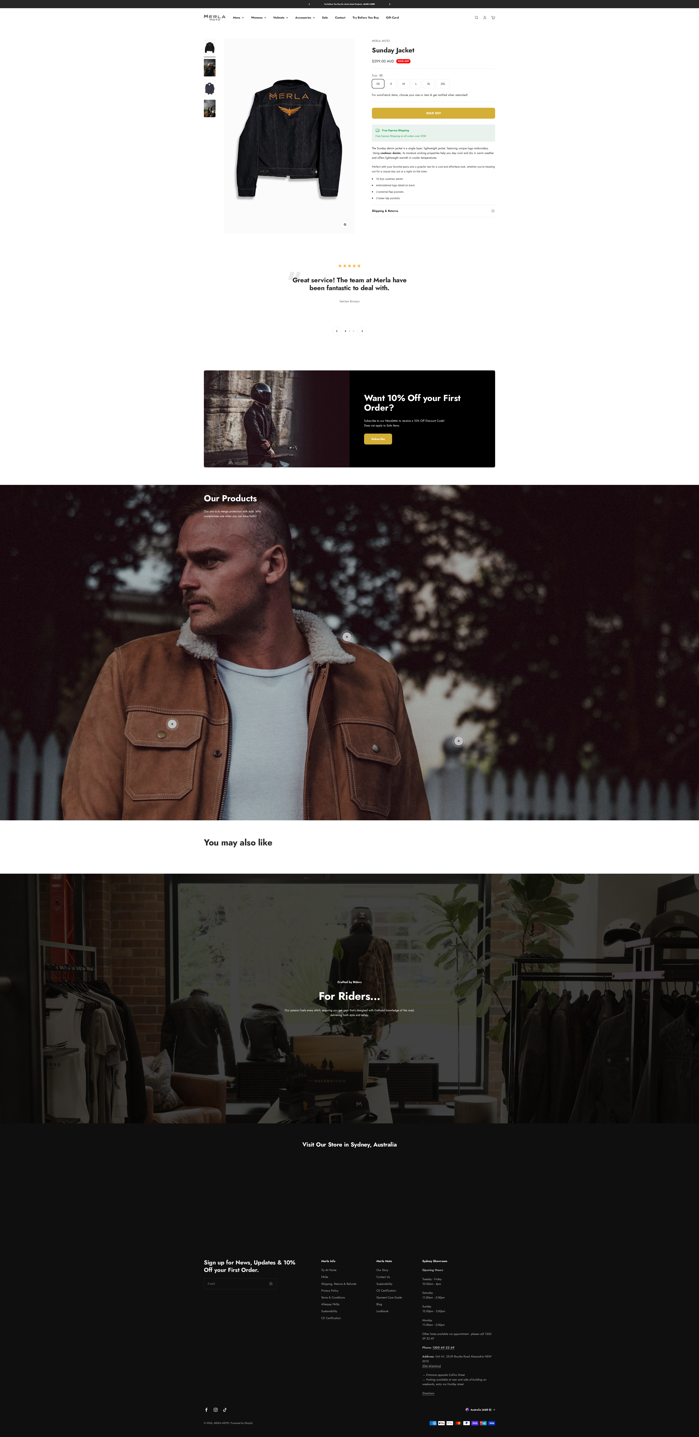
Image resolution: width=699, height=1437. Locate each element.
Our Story (382, 1270)
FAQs (324, 1277)
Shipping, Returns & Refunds (338, 1284)
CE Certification (331, 1318)
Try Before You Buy (366, 17)
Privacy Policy (329, 1290)
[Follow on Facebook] (206, 1409)
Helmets (278, 17)
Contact (340, 17)
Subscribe (378, 439)
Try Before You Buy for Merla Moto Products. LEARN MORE (349, 4)
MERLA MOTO (381, 41)
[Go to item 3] (210, 88)
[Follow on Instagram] (215, 1409)
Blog (379, 1304)
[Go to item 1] (210, 48)
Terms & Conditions (333, 1297)
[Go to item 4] (210, 109)
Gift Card (392, 17)
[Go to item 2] (210, 68)
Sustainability (329, 1311)
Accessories (303, 17)
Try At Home (328, 1270)
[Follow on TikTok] (224, 1409)
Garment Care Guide (389, 1297)
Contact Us (383, 1277)
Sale (325, 17)
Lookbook (382, 1311)
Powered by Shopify (242, 1423)
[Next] (389, 4)
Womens (256, 17)
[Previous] (309, 4)
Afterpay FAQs (330, 1304)
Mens (236, 17)
